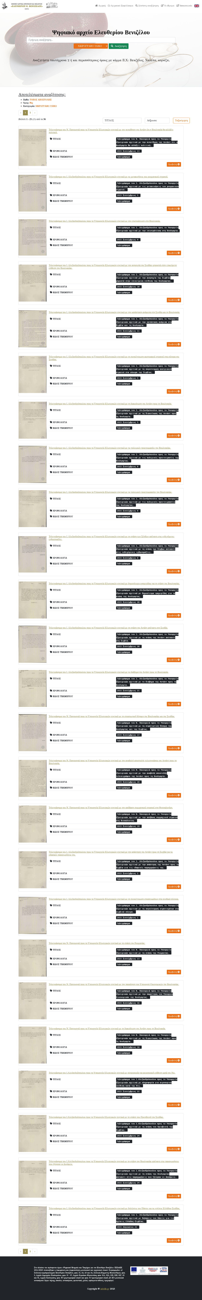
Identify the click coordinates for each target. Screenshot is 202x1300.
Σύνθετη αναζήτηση (148, 5)
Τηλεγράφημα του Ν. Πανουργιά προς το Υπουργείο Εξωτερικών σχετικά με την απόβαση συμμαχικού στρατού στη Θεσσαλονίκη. (111, 807)
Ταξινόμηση (181, 120)
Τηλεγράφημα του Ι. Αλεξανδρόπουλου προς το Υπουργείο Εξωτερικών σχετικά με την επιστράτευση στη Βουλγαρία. (104, 221)
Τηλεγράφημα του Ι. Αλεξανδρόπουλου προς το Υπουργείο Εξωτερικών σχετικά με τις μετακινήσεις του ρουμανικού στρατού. (108, 176)
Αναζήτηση (120, 46)
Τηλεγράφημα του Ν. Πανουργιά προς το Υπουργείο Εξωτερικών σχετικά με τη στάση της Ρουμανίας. (97, 943)
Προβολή (173, 164)
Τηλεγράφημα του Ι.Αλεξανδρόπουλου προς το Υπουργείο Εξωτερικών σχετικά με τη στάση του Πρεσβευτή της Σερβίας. (106, 1117)
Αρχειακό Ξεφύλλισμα (121, 5)
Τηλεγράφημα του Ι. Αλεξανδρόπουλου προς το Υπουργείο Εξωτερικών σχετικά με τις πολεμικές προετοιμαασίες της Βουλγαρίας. (110, 492)
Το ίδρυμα (168, 5)
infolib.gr (104, 1288)
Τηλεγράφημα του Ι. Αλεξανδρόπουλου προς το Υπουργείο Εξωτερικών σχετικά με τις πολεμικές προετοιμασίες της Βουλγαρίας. (110, 448)
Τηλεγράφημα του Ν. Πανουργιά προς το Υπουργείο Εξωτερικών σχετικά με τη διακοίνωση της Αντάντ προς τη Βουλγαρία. (107, 1028)
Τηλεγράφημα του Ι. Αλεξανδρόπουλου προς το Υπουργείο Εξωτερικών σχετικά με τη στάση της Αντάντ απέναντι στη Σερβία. (108, 627)
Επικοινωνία (185, 5)
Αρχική (102, 5)
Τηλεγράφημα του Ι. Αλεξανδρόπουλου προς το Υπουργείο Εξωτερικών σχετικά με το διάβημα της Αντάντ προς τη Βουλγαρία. (108, 672)
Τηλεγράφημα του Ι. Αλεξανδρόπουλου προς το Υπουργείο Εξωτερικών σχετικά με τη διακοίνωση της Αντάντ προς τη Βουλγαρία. (110, 403)
